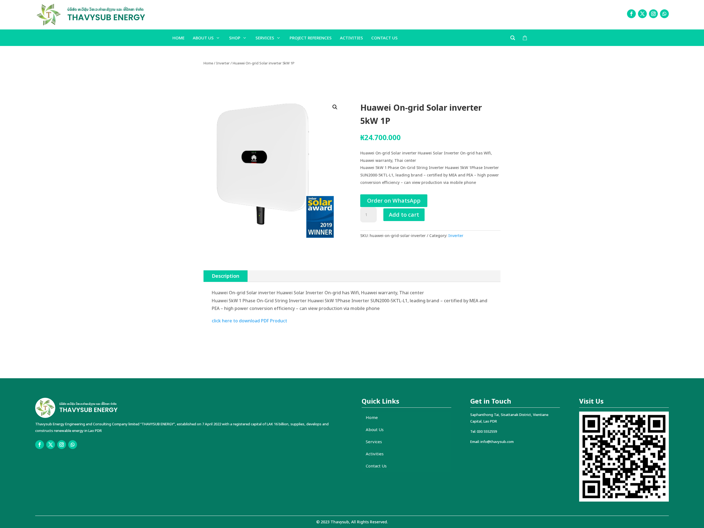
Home (208, 63)
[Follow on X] (642, 13)
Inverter (223, 63)
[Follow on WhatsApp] (664, 13)
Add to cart (404, 214)
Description (225, 276)
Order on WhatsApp (393, 200)
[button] (335, 107)
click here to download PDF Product (249, 320)
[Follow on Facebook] (631, 13)
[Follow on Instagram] (653, 13)
